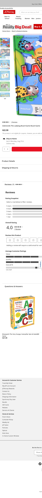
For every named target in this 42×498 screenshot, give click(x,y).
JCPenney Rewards (8, 388)
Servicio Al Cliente (8, 410)
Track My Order (7, 383)
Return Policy (6, 394)
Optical (4, 430)
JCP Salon (5, 425)
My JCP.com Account (9, 386)
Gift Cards (5, 405)
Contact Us (5, 391)
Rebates (5, 407)
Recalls (4, 402)
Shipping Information (9, 397)
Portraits (5, 428)
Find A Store (6, 417)
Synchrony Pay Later (9, 399)
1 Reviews (14, 122)
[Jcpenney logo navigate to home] (9, 12)
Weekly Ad (5, 422)
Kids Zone (5, 433)
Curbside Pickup (7, 419)
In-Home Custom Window (10, 436)
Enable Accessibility (6, 8)
